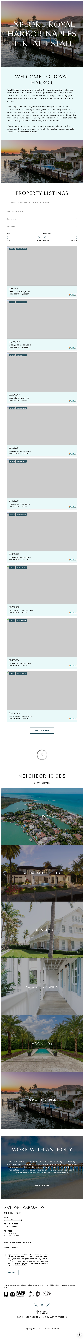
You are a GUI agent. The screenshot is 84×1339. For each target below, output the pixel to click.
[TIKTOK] (48, 1305)
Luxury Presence (58, 1316)
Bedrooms (11, 226)
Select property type (15, 211)
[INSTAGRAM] (36, 1305)
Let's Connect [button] (42, 1185)
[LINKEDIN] (42, 1305)
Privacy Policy (21, 1265)
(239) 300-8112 (10, 1226)
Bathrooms (11, 219)
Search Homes (42, 730)
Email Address (11, 1248)
